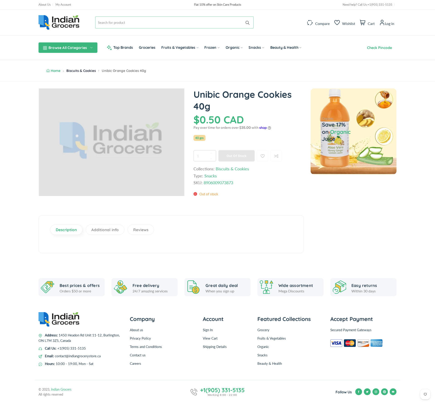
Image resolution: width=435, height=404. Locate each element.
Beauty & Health (269, 363)
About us (136, 330)
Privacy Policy (140, 338)
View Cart (210, 338)
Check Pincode (378, 47)
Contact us (138, 355)
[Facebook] (358, 391)
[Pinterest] (384, 391)
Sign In (208, 330)
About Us (45, 4)
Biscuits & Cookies (81, 71)
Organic (263, 347)
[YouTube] (393, 391)
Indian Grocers (61, 389)
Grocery (263, 330)
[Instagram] (375, 391)
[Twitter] (367, 391)
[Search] (248, 22)
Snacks (262, 355)
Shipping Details (215, 347)
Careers (135, 363)
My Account (63, 4)
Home (55, 71)
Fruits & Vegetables (271, 338)
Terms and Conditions (146, 347)
